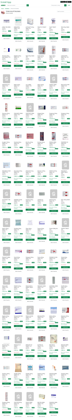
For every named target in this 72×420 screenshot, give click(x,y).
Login (69, 5)
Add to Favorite (6, 38)
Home (2, 8)
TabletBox (7, 8)
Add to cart (6, 35)
